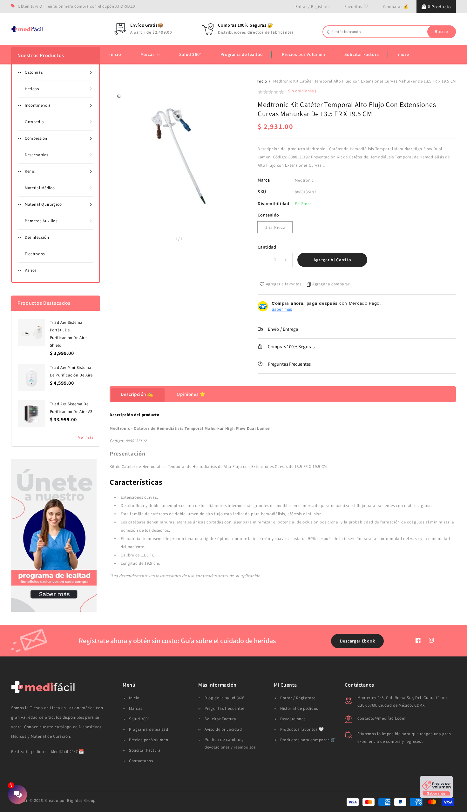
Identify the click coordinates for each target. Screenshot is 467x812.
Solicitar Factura (145, 750)
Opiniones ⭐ (191, 394)
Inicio (262, 81)
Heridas (32, 88)
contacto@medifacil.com (381, 718)
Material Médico (40, 187)
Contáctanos (141, 760)
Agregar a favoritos (283, 284)
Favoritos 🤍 (356, 6)
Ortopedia (34, 121)
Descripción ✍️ (137, 394)
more (403, 54)
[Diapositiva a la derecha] (189, 239)
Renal (30, 171)
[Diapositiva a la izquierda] (168, 239)
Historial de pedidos (299, 708)
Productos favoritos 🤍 (302, 729)
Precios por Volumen (148, 739)
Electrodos (35, 253)
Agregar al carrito (332, 260)
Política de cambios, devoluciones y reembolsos (230, 743)
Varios (31, 270)
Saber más (282, 309)
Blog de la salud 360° (225, 698)
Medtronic (304, 180)
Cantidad (267, 247)
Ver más (85, 437)
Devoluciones (292, 719)
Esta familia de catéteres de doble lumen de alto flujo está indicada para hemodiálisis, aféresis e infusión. (222, 513)
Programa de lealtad (148, 729)
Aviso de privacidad (223, 729)
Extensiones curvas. (139, 497)
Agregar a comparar (330, 284)
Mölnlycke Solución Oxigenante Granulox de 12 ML (69, 775)
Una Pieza (275, 227)
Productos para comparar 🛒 (308, 739)
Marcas (148, 54)
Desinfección (37, 237)
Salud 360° (139, 719)
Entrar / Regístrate (312, 6)
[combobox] (389, 31)
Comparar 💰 (396, 6)
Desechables (36, 154)
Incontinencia (38, 105)
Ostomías (34, 72)
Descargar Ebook (357, 641)
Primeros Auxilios (41, 220)
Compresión (36, 138)
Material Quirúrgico (43, 204)
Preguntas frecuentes (225, 708)
